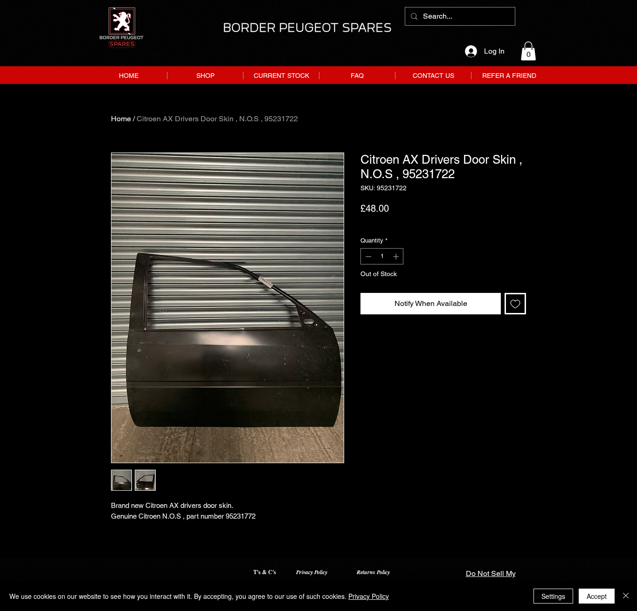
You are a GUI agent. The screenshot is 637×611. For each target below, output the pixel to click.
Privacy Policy (311, 572)
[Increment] (396, 256)
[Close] (625, 596)
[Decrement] (367, 256)
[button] (528, 51)
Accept (597, 596)
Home (121, 118)
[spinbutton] (382, 256)
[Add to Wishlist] (515, 303)
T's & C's (264, 572)
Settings (553, 596)
